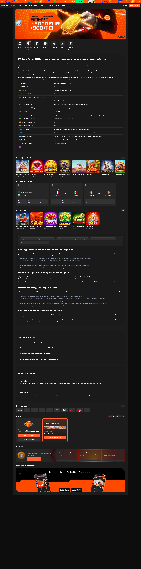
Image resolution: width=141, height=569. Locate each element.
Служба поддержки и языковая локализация (34, 242)
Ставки (20, 5)
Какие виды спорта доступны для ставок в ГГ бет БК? (38, 342)
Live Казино (49, 5)
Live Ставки (33, 5)
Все (123, 157)
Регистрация (134, 5)
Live (26, 5)
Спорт (118, 416)
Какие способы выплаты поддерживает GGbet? (36, 348)
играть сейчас (23, 164)
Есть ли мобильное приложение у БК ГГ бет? (35, 353)
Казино (41, 5)
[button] (119, 36)
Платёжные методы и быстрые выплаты (103, 239)
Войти (125, 5)
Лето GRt (13, 5)
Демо (22, 168)
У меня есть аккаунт (29, 439)
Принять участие (55, 437)
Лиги (63, 5)
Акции (57, 5)
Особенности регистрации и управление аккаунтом (72, 239)
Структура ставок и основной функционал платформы (37, 239)
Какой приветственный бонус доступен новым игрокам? (39, 359)
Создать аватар (34, 459)
